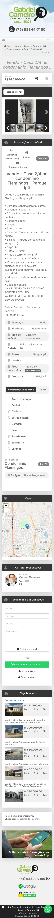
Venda (18, 46)
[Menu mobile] (3, 40)
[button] (8, 112)
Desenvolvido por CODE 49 (27, 916)
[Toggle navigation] (48, 40)
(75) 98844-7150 (31, 29)
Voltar (46, 52)
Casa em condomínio (17, 49)
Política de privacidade (27, 913)
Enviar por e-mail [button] (28, 649)
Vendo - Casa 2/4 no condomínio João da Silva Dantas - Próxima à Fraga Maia (25, 785)
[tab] (13, 92)
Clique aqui (10, 819)
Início (9, 46)
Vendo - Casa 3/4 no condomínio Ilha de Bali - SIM (25, 743)
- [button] (6, 510)
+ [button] (6, 505)
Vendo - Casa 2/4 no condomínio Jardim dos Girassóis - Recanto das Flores (25, 721)
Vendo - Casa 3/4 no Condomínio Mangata (26, 764)
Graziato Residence (15, 700)
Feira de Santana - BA (35, 46)
